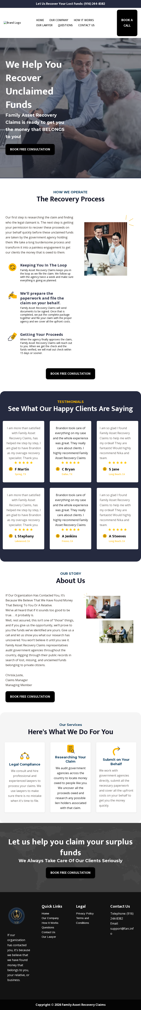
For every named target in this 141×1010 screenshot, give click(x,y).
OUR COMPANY (58, 20)
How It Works (50, 922)
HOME (40, 20)
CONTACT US (86, 25)
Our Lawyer (49, 936)
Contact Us (48, 932)
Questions (48, 927)
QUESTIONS (65, 25)
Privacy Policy (85, 913)
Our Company (50, 918)
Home (45, 913)
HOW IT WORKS (84, 20)
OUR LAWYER (44, 25)
